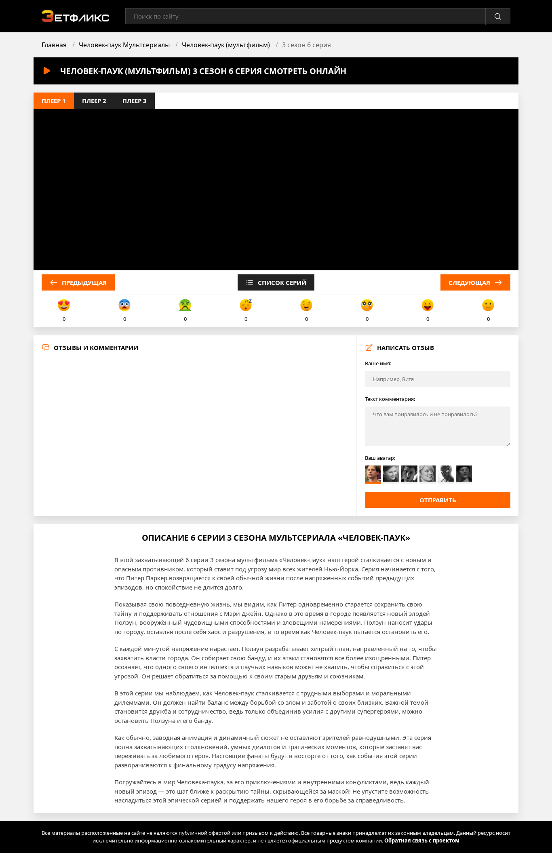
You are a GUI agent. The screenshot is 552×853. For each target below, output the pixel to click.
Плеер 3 (134, 101)
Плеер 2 (94, 101)
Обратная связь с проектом (421, 840)
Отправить (437, 500)
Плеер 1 (54, 101)
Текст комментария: (390, 398)
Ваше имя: (378, 363)
